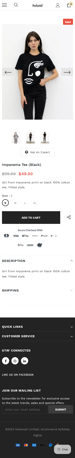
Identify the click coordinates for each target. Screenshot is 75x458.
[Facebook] (5, 360)
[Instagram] (15, 360)
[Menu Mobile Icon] (4, 5)
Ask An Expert (40, 152)
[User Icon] (58, 5)
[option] (37, 72)
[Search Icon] (16, 5)
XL (35, 203)
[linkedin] (24, 360)
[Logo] (38, 5)
